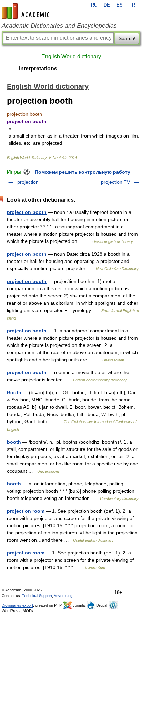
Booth (14, 392)
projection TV (115, 182)
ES (119, 5)
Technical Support (37, 596)
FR (132, 5)
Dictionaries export (17, 605)
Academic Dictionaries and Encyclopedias (59, 25)
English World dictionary (71, 56)
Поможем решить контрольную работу (82, 172)
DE (107, 5)
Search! (127, 38)
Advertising (63, 596)
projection (28, 182)
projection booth (27, 212)
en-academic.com (26, 11)
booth (14, 442)
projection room (25, 511)
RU (94, 5)
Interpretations (38, 69)
